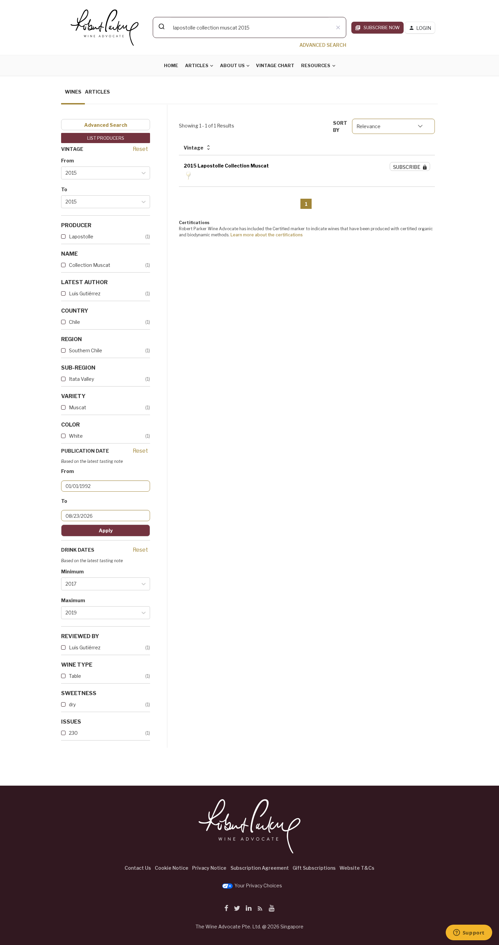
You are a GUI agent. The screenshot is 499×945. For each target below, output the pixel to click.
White (76, 436)
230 (73, 733)
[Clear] (338, 27)
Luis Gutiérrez (84, 293)
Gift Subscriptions (314, 868)
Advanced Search (105, 125)
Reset (140, 149)
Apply (106, 530)
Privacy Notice (209, 868)
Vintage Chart (275, 65)
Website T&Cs (356, 868)
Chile (74, 322)
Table (75, 676)
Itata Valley (81, 379)
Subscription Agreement (259, 868)
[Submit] (161, 26)
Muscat (77, 407)
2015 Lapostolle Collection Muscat (226, 166)
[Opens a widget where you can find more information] (468, 933)
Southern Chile (85, 350)
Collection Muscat (89, 265)
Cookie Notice (171, 868)
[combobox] (249, 27)
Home (171, 65)
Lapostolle (81, 236)
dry (72, 704)
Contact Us (138, 868)
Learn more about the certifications (266, 234)
